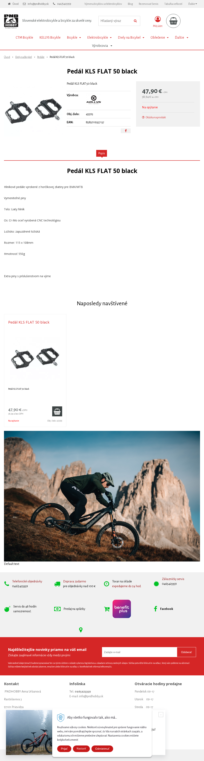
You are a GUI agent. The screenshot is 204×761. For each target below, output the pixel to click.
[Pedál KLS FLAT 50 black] (33, 111)
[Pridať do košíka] (57, 411)
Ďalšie (191, 4)
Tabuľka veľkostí (173, 4)
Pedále (40, 57)
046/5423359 (64, 4)
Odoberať (186, 652)
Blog (130, 4)
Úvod (16, 4)
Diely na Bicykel (23, 57)
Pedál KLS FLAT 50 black (28, 322)
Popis (101, 153)
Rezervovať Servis (148, 4)
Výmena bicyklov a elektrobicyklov (103, 4)
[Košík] (173, 21)
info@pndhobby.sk (38, 4)
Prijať (64, 748)
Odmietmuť (102, 748)
